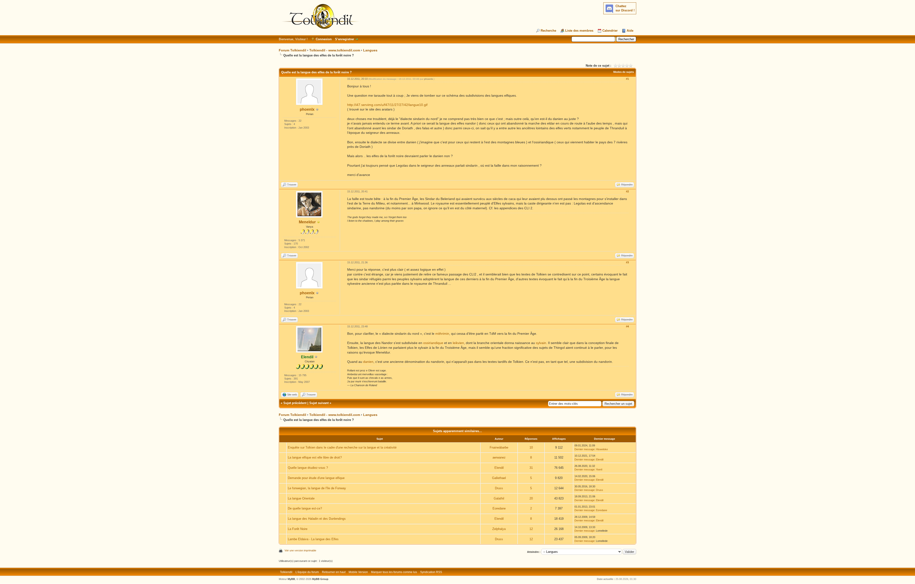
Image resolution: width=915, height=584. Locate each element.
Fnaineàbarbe (499, 447)
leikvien (458, 343)
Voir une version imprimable (300, 550)
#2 (627, 191)
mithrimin (442, 333)
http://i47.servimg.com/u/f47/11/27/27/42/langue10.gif (387, 105)
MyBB (291, 579)
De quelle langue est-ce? (305, 508)
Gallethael (499, 478)
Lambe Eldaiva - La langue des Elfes (313, 539)
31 (531, 467)
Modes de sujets (623, 71)
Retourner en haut (334, 572)
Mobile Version (358, 572)
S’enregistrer (344, 39)
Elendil (599, 459)
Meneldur (307, 222)
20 (531, 498)
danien (368, 362)
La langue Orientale (301, 498)
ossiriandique (433, 343)
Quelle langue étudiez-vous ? (308, 467)
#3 (627, 262)
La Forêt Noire (297, 529)
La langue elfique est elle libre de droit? (315, 457)
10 (531, 447)
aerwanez (499, 457)
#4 (627, 326)
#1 (627, 78)
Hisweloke (602, 449)
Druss (499, 488)
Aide (630, 30)
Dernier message (584, 449)
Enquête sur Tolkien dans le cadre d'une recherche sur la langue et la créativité (342, 447)
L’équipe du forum (307, 572)
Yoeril (599, 469)
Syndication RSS (431, 572)
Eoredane (499, 508)
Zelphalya (499, 529)
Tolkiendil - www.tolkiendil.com (334, 50)
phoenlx (307, 109)
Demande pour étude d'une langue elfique (316, 478)
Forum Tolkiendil (292, 50)
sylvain (541, 343)
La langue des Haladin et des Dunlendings (317, 518)
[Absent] (318, 222)
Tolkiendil (286, 572)
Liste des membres (579, 30)
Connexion (324, 39)
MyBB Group (320, 579)
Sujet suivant (319, 403)
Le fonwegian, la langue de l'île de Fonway (317, 488)
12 (531, 529)
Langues (370, 50)
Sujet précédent (294, 403)
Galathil (499, 498)
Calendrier (610, 30)
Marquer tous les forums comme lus (394, 572)
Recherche (548, 30)
